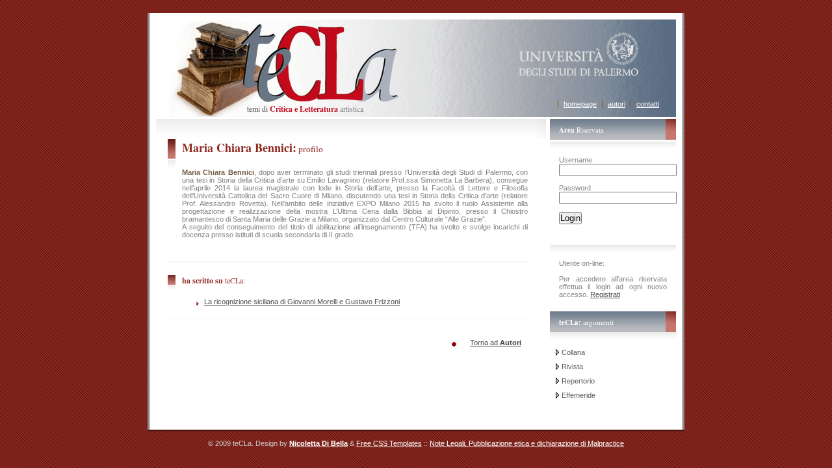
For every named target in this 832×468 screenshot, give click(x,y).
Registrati (605, 294)
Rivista (572, 366)
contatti (647, 104)
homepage (580, 104)
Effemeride (578, 395)
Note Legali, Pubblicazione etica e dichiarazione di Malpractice (527, 443)
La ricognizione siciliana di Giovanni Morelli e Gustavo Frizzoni (302, 302)
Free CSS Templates (389, 443)
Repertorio (578, 381)
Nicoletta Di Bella (318, 443)
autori (616, 104)
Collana (573, 352)
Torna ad (495, 342)
